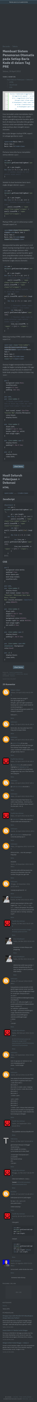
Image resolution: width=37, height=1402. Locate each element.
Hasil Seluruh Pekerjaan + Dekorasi (20, 80)
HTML (11, 82)
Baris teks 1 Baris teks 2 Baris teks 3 (14, 144)
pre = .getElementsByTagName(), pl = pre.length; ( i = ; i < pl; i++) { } (18, 168)
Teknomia (14, 1139)
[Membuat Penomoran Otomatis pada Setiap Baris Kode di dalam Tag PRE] (18, 100)
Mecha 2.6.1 (28, 1399)
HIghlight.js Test (24, 767)
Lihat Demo (18, 466)
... (16, 493)
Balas (12, 718)
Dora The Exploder (23, 1397)
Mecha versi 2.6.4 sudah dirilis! (18, 2)
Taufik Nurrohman (16, 672)
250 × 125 (18, 1292)
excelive (13, 1192)
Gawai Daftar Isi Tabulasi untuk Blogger (15, 1330)
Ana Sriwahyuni (16, 897)
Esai (4, 1305)
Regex (26, 674)
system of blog (16, 743)
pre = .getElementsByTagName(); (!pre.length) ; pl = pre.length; (23, 1248)
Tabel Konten (9, 77)
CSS (10, 87)
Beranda (6, 46)
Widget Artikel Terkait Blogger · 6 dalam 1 (16, 1343)
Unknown (14, 722)
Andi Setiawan (16, 1261)
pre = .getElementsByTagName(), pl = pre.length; (23, 1230)
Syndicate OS (16, 819)
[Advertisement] (18, 23)
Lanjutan (19, 674)
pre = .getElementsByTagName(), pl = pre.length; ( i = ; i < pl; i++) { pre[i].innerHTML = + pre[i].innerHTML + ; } (18, 203)
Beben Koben (15, 690)
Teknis (15, 46)
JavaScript (13, 85)
